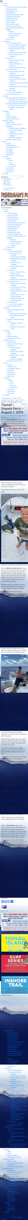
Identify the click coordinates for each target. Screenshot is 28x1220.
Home (5, 3)
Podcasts (6, 111)
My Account (12, 166)
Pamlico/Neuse (10, 13)
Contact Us (7, 190)
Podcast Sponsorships (12, 119)
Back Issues (9, 154)
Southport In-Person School (17, 105)
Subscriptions (10, 153)
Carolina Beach (10, 22)
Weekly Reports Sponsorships (16, 1184)
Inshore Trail (9, 58)
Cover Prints (10, 168)
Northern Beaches (11, 9)
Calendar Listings (12, 1185)
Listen (8, 115)
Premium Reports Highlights (17, 128)
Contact (8, 143)
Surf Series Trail (11, 90)
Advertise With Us (9, 188)
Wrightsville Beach (11, 20)
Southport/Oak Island (12, 24)
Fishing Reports (8, 1030)
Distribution (9, 151)
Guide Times (10, 39)
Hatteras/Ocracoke (11, 11)
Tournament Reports (15, 33)
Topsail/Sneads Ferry (12, 18)
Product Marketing (12, 1180)
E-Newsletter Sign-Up (12, 147)
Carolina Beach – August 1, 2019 (11, 398)
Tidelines (12, 37)
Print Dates (9, 149)
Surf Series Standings (15, 92)
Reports (5, 5)
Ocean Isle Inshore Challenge (17, 45)
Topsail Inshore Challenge (16, 47)
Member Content (8, 120)
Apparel (8, 158)
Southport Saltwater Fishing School (16, 103)
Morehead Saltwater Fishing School (16, 98)
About (5, 141)
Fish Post (24, 404)
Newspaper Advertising (14, 1172)
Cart (10, 162)
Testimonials (11, 1170)
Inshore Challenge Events (13, 43)
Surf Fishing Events (12, 69)
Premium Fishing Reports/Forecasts (16, 7)
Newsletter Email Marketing (15, 1178)
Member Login (10, 122)
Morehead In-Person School (17, 100)
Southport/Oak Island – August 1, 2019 (12, 400)
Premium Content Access (13, 139)
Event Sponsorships (13, 1176)
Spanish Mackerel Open (13, 94)
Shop (10, 160)
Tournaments (7, 41)
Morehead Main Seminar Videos (18, 102)
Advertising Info (9, 1168)
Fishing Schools (8, 1127)
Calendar (5, 173)
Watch (8, 113)
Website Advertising (13, 1174)
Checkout (12, 164)
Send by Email (17, 417)
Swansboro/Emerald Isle (13, 16)
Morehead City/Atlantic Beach (15, 14)
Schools (5, 96)
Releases (11, 31)
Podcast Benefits (11, 117)
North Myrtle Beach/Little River (15, 28)
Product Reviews (14, 35)
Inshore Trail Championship (17, 67)
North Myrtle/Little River (14, 1055)
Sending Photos (10, 145)
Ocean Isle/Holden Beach (13, 26)
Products (5, 156)
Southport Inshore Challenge (17, 52)
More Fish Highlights (15, 137)
